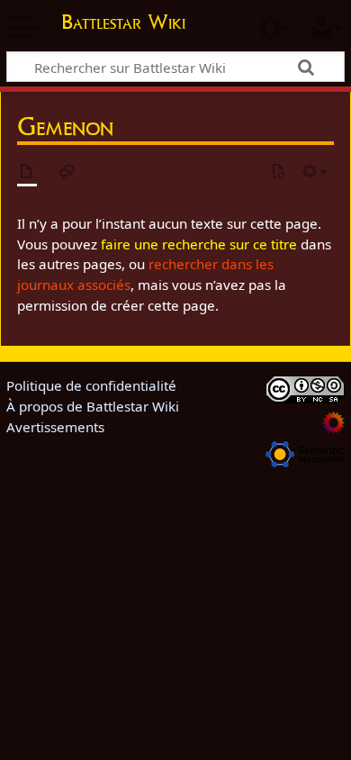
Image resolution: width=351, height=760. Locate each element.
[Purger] (278, 172)
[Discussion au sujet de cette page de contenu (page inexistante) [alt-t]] (67, 172)
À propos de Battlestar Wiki (92, 406)
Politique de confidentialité (91, 385)
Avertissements (55, 427)
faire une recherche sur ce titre (199, 244)
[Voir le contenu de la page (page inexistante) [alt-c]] (27, 172)
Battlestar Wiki (123, 24)
